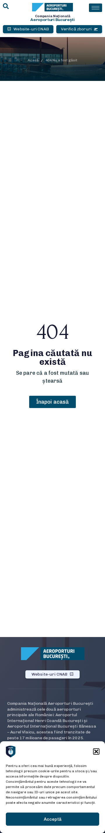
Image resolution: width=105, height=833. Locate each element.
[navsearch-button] (6, 6)
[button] (96, 751)
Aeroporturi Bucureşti (52, 19)
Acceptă (53, 819)
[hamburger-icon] (95, 8)
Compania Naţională (52, 16)
